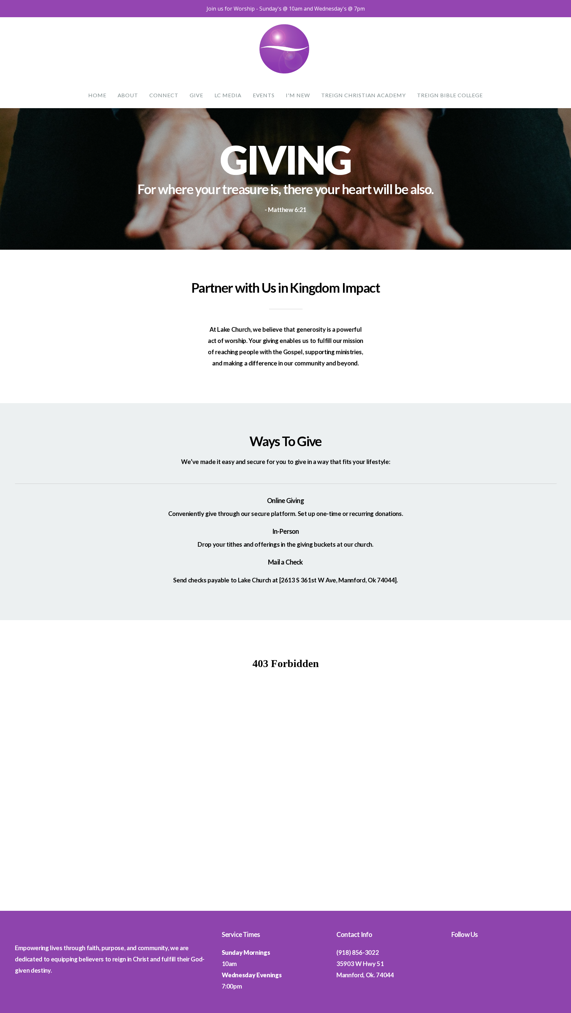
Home (97, 95)
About (128, 95)
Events (264, 95)
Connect (163, 95)
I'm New (298, 95)
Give (196, 95)
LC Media (228, 95)
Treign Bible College (450, 95)
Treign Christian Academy (363, 95)
